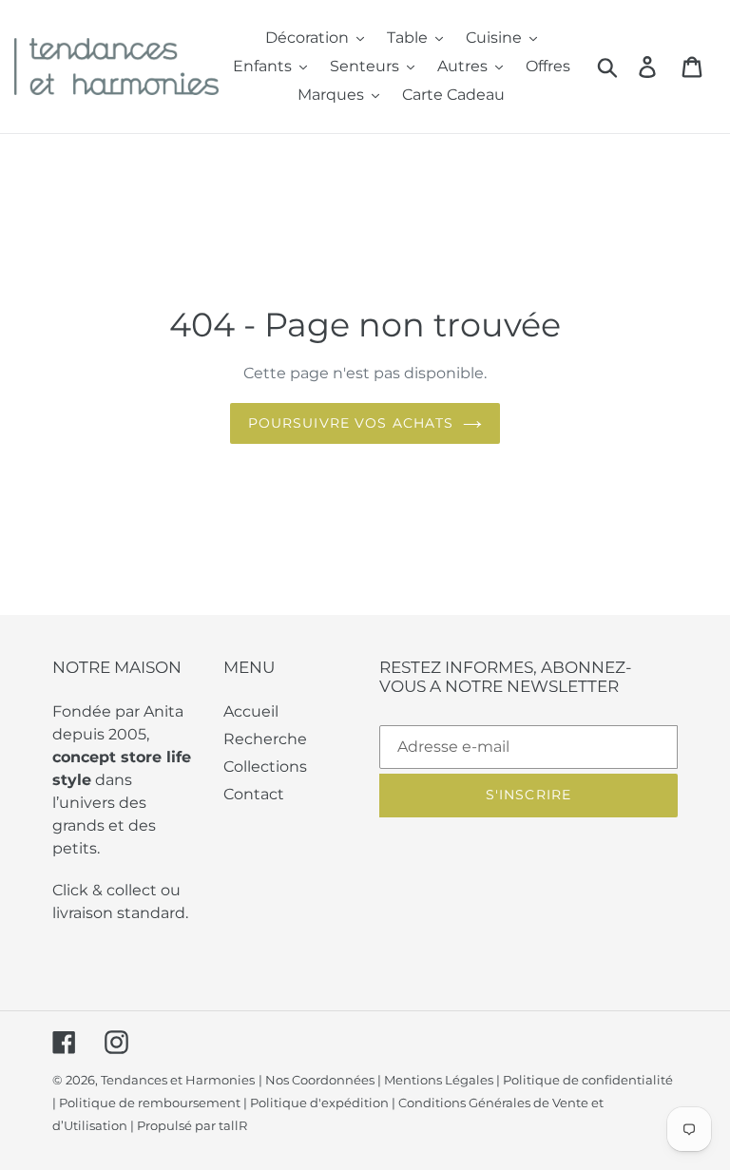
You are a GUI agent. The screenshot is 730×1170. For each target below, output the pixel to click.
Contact (253, 794)
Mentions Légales (438, 1079)
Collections (265, 767)
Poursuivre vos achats (351, 423)
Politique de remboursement (149, 1102)
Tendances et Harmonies (178, 1079)
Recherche (265, 739)
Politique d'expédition (319, 1102)
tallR (233, 1125)
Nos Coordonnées (320, 1079)
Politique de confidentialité (588, 1079)
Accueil (251, 711)
